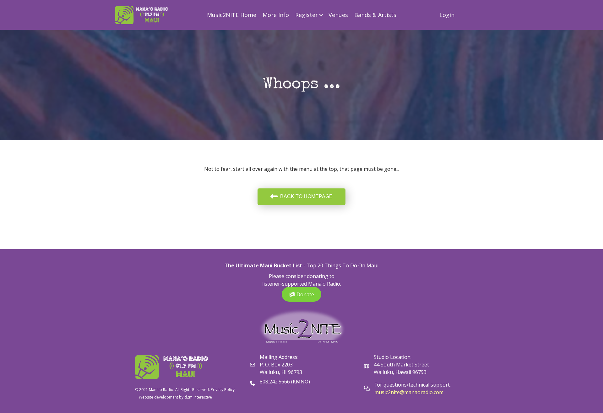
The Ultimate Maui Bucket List (263, 265)
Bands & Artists (375, 15)
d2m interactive (198, 397)
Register (306, 15)
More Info (276, 15)
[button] (321, 15)
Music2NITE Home (231, 15)
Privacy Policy (223, 389)
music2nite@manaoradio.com (408, 392)
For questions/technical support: (413, 384)
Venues (338, 15)
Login (446, 15)
